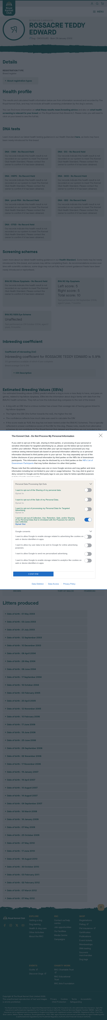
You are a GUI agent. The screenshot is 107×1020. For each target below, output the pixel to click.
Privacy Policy (69, 584)
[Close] (101, 436)
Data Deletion (38, 584)
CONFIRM (33, 574)
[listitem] (53, 483)
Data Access (53, 584)
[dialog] (53, 510)
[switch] (88, 490)
